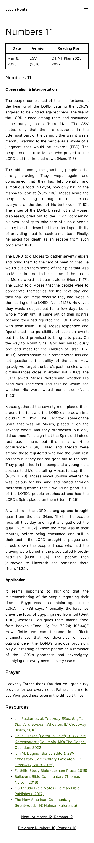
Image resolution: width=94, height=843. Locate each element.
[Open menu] (86, 9)
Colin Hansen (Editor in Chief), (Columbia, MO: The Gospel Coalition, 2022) (50, 742)
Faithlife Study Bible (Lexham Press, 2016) (51, 770)
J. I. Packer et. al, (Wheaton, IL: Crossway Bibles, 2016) (50, 724)
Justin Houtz (16, 9)
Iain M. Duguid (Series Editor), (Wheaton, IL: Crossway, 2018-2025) (48, 759)
